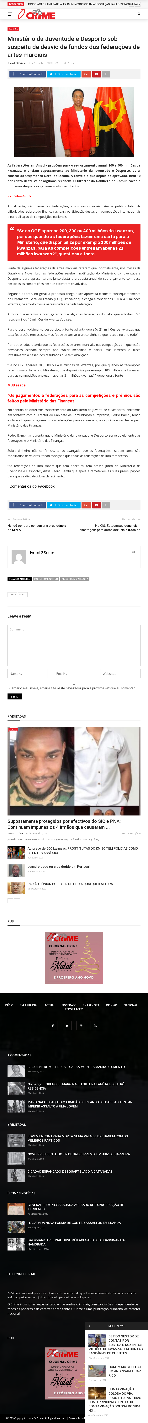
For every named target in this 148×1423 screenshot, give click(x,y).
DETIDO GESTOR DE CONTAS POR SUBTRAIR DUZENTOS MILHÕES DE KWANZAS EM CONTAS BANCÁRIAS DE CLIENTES (115, 1344)
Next (21, 594)
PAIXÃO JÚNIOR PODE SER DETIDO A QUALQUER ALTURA (70, 884)
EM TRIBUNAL (29, 1005)
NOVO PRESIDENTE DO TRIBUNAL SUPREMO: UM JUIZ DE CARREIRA (79, 1154)
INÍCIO (9, 1005)
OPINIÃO (111, 1005)
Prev (13, 594)
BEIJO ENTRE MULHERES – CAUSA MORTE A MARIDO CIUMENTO (76, 1067)
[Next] (17, 900)
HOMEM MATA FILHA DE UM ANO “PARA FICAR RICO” (126, 1371)
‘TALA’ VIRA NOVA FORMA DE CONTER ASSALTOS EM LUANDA (74, 1223)
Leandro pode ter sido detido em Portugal (59, 866)
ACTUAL (13, 730)
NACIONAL (130, 1005)
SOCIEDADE (68, 1005)
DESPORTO (13, 29)
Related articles (19, 579)
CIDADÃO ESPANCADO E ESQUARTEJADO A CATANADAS (70, 1171)
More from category (75, 579)
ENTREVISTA (91, 1005)
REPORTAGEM (74, 1009)
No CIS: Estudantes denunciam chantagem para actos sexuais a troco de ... (110, 530)
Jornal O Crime (17, 63)
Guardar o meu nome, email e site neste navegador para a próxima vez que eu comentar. (71, 688)
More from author (46, 579)
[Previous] (10, 900)
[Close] (89, 1326)
